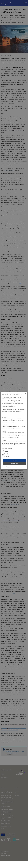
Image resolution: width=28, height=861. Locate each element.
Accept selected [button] (14, 463)
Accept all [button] (14, 460)
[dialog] (14, 430)
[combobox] (25, 393)
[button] (14, 467)
